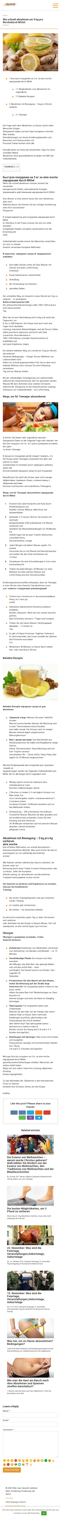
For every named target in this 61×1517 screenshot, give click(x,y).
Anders (6, 25)
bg (11, 1506)
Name (6, 1411)
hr (23, 1506)
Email (6, 1420)
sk (14, 1506)
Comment (8, 1429)
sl (17, 1506)
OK (44, 1513)
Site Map (9, 1498)
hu (20, 1506)
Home (5, 15)
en (7, 1506)
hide (16, 167)
